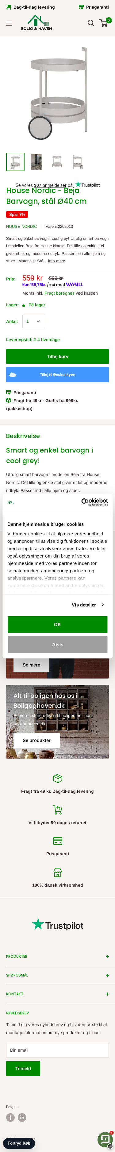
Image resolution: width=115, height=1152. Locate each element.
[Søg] (91, 23)
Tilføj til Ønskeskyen (57, 375)
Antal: (12, 321)
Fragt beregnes (59, 293)
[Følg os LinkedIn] (22, 1117)
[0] (104, 23)
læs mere (56, 261)
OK (57, 624)
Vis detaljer (84, 604)
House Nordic (21, 226)
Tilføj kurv (57, 356)
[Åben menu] (9, 23)
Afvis (57, 644)
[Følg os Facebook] (10, 1117)
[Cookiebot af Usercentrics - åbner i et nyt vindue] (82, 502)
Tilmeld (23, 1068)
